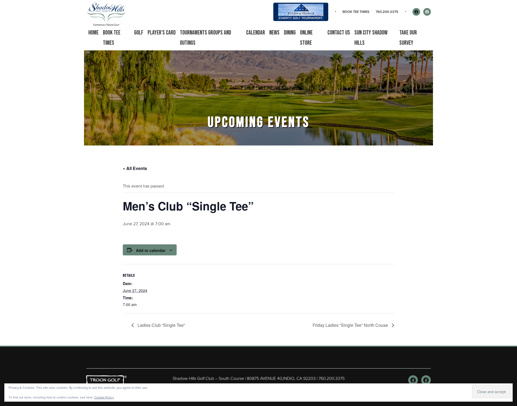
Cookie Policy (104, 397)
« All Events (135, 168)
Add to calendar (150, 250)
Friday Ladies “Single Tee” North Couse (351, 325)
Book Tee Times (356, 11)
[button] (138, 33)
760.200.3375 (387, 11)
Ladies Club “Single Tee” (161, 325)
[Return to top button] (510, 339)
